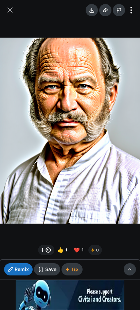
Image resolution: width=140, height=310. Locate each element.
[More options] (131, 10)
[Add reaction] (46, 250)
